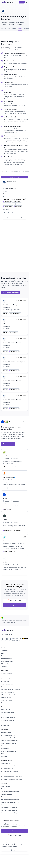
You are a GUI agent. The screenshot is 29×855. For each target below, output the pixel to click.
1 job (25, 536)
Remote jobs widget (6, 700)
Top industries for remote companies (11, 779)
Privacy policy (5, 664)
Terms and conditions (7, 661)
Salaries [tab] (14, 28)
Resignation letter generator (9, 810)
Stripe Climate (11, 622)
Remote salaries (5, 763)
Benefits (6, 458)
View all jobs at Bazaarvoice (11, 292)
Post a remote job (6, 732)
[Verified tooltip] (14, 477)
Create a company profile (8, 751)
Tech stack (14, 458)
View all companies (8, 444)
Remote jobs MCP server (8, 789)
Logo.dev (14, 846)
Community (4, 650)
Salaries (6, 543)
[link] (4, 171)
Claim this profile (14, 177)
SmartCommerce (8, 477)
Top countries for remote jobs (9, 771)
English (14, 850)
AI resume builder (6, 715)
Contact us (4, 666)
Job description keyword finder (10, 791)
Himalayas (4, 171)
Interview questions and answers (10, 694)
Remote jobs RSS (6, 697)
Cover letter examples (7, 692)
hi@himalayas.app (6, 634)
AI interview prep (6, 723)
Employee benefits (6, 658)
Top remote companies (15, 422)
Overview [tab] (3, 28)
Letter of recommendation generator (11, 813)
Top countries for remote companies (11, 776)
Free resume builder (6, 794)
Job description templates (8, 737)
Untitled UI (24, 845)
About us (3, 648)
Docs (2, 653)
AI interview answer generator (9, 805)
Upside (5, 562)
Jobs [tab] (9, 28)
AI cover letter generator (8, 717)
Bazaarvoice (26, 171)
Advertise (4, 756)
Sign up (14, 605)
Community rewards (7, 702)
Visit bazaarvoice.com (13, 217)
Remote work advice (7, 684)
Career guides (5, 686)
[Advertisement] (14, 36)
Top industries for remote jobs (9, 774)
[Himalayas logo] (7, 2)
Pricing (3, 754)
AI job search (5, 681)
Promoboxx (6, 541)
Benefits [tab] (20, 28)
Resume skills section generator (10, 802)
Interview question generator (9, 740)
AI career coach (5, 725)
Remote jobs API (5, 786)
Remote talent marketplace (9, 743)
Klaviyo (5, 519)
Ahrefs (5, 498)
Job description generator (8, 735)
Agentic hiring (5, 748)
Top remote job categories (8, 766)
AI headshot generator (7, 720)
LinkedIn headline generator (9, 807)
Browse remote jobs (6, 676)
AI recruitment (5, 746)
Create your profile (6, 673)
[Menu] (26, 2)
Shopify (5, 456)
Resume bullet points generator (10, 799)
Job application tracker (7, 712)
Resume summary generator (9, 797)
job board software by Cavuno (10, 845)
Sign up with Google (15, 600)
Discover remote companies (9, 678)
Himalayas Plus (5, 709)
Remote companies (15, 171)
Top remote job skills (7, 768)
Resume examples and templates (10, 689)
